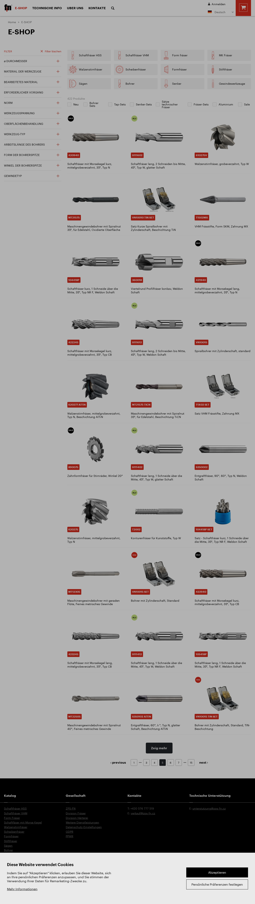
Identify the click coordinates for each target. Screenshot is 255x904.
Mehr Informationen (22, 889)
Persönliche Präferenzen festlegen (217, 884)
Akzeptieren (217, 872)
